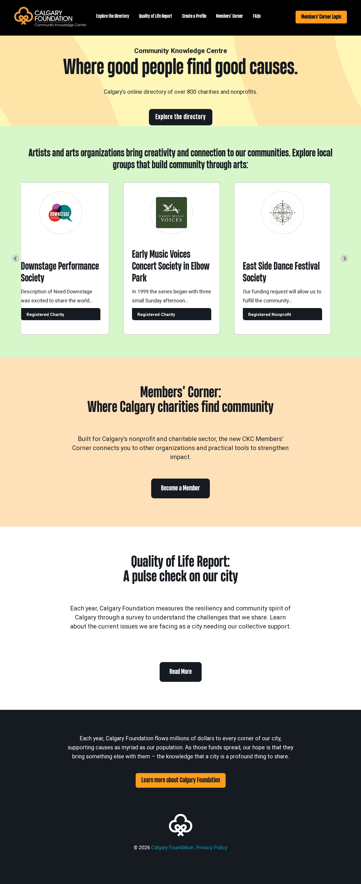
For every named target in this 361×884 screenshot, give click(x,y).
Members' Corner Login (321, 17)
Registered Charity (37, 314)
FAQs (257, 16)
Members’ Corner (229, 16)
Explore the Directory (112, 16)
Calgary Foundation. (173, 847)
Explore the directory (180, 117)
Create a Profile (194, 16)
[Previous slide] (15, 258)
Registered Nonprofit (261, 314)
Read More (181, 671)
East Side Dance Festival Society (273, 272)
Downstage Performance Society (52, 272)
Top (348, 871)
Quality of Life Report (155, 16)
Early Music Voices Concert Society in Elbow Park (162, 266)
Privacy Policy (211, 847)
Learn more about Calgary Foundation (180, 780)
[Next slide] (344, 258)
